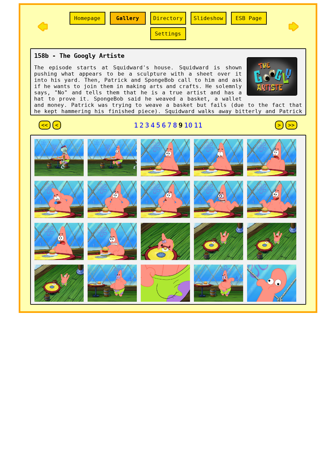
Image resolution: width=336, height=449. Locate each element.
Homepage (87, 18)
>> (291, 125)
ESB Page (249, 18)
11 (198, 125)
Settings (168, 34)
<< (44, 125)
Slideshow (208, 18)
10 (188, 125)
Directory (168, 18)
